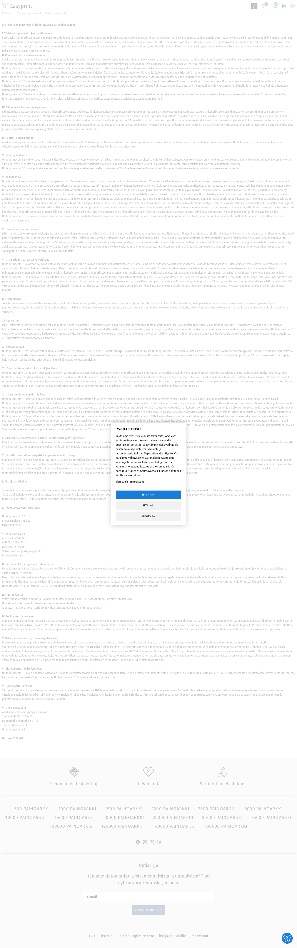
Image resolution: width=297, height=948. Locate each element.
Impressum (137, 481)
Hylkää (148, 505)
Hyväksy (148, 494)
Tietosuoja (122, 481)
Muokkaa (148, 516)
